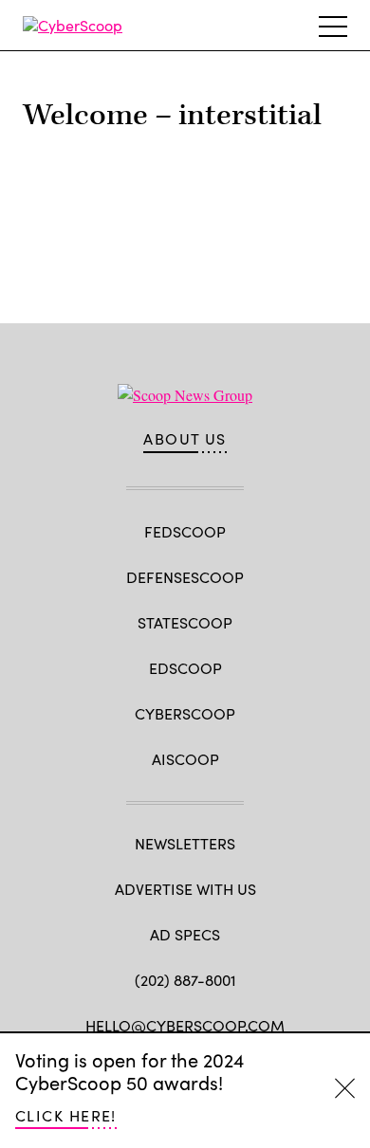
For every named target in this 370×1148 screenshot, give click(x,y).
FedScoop (185, 531)
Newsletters (185, 843)
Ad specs (185, 934)
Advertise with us (185, 889)
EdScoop (185, 668)
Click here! (66, 1115)
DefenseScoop (185, 577)
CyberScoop (185, 713)
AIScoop (185, 759)
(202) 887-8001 (185, 980)
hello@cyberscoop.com (185, 1025)
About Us (185, 438)
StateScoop (185, 622)
